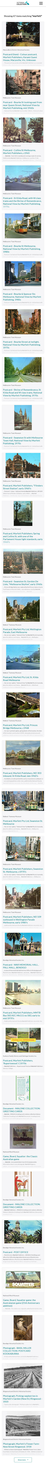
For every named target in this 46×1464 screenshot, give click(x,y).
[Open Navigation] (40, 3)
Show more (22, 1460)
